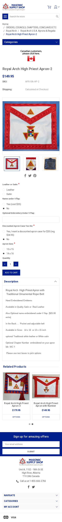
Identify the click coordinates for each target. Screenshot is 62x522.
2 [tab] (32, 424)
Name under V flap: (11, 198)
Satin (9, 194)
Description (11, 281)
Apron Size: (8, 243)
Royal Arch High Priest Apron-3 (16, 404)
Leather (10, 190)
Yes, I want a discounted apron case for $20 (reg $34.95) (31, 233)
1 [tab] (29, 424)
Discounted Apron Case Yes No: (18, 225)
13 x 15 (10, 249)
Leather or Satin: (10, 184)
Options (16, 417)
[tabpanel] (16, 396)
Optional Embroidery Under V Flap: (18, 213)
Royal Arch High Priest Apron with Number (46, 404)
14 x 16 (10, 253)
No (8, 208)
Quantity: (6, 258)
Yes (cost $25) (14, 204)
